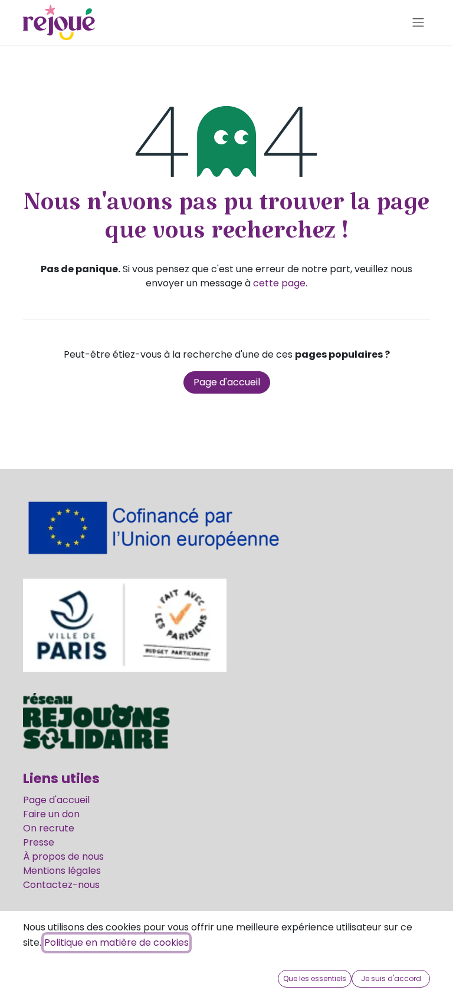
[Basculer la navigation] (418, 23)
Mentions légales (62, 870)
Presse (38, 842)
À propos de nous (63, 856)
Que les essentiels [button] (314, 978)
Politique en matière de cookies (116, 942)
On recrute (48, 828)
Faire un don (51, 814)
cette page (279, 283)
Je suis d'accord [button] (391, 978)
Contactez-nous (61, 885)
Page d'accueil (226, 382)
